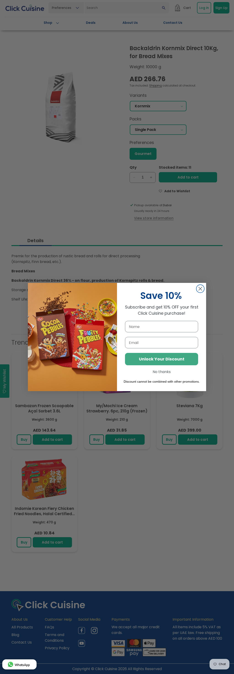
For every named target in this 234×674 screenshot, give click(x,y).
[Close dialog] (200, 289)
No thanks (162, 371)
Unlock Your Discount (161, 359)
